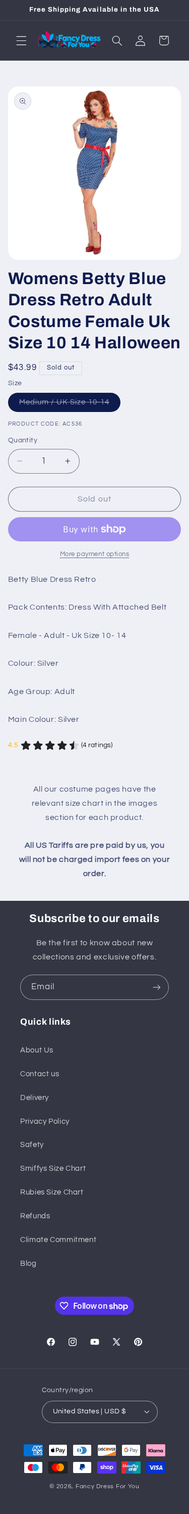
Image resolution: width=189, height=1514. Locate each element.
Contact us (39, 1074)
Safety (32, 1145)
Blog (28, 1263)
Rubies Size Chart (52, 1192)
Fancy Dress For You (108, 1486)
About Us (36, 1050)
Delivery (34, 1098)
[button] (21, 40)
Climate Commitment (58, 1240)
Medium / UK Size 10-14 (69, 405)
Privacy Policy (45, 1121)
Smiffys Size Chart (53, 1168)
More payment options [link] (95, 554)
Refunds (35, 1216)
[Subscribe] (156, 987)
